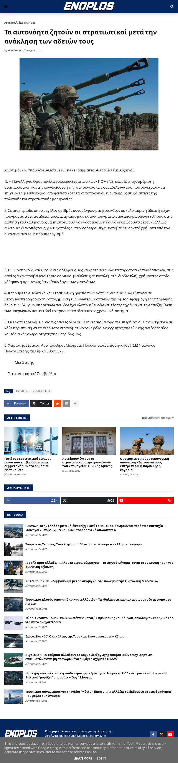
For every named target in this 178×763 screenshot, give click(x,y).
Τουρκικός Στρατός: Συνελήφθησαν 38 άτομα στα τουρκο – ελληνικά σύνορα (83, 544)
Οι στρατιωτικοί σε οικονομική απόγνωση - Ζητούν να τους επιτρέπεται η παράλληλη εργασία (144, 464)
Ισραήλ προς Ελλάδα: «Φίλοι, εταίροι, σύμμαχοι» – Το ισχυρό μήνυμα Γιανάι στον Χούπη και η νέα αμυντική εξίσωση (99, 565)
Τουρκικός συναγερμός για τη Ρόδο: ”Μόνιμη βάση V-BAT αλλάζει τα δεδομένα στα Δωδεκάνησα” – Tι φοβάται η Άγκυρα (98, 694)
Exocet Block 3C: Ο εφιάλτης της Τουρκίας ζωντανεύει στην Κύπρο (75, 636)
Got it (101, 758)
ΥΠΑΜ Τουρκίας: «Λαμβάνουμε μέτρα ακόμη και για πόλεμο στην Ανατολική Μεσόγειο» (91, 581)
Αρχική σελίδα (12, 22)
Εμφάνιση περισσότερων (157, 417)
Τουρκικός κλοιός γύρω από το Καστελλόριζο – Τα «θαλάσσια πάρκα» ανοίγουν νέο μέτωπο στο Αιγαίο (98, 602)
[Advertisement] (82, 252)
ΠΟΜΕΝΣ (29, 22)
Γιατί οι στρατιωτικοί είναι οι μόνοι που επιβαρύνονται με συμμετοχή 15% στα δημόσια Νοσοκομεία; (27, 464)
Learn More (82, 758)
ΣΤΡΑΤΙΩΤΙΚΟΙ (42, 391)
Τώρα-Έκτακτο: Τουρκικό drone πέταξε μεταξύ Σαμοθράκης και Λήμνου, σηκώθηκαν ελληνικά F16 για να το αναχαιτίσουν (99, 620)
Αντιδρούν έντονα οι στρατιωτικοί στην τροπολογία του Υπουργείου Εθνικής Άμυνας (87, 462)
